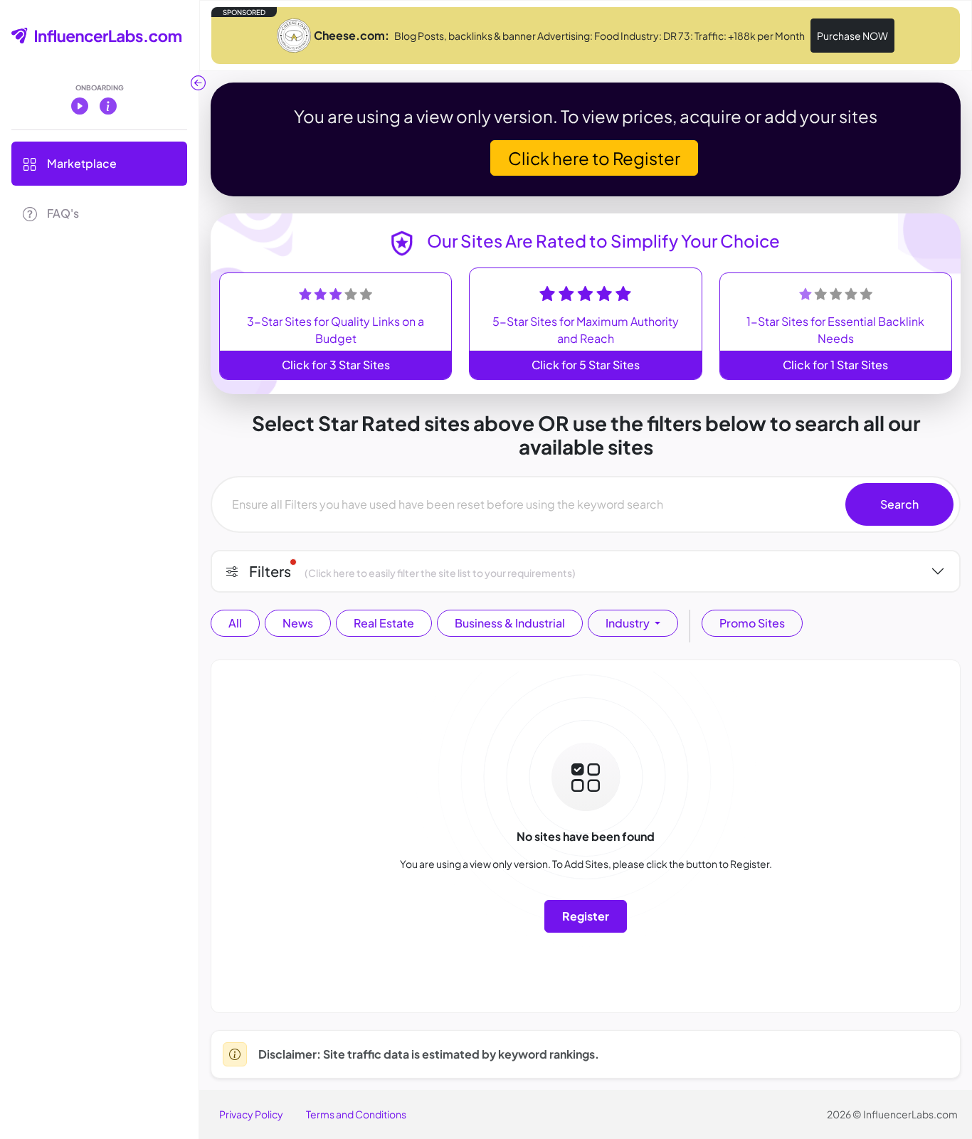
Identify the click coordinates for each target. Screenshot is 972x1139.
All (235, 622)
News (297, 622)
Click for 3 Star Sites (336, 364)
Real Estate (384, 622)
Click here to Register (594, 158)
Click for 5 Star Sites (586, 364)
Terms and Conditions (356, 1114)
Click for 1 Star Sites (835, 364)
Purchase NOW (852, 35)
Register (585, 915)
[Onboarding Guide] (108, 105)
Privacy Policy (251, 1114)
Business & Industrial (510, 622)
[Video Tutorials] (79, 105)
